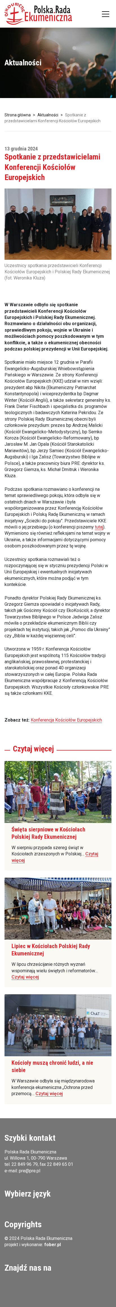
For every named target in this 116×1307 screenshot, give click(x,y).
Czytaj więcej (25, 977)
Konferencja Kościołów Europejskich (66, 720)
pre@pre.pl (29, 1170)
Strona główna (18, 115)
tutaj (99, 527)
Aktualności (47, 115)
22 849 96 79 (25, 1164)
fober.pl (52, 1244)
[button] (38, 14)
